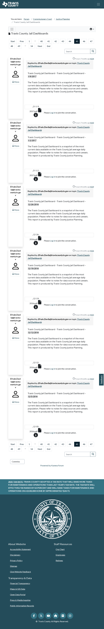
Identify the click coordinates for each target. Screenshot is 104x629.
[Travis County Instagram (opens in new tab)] (70, 616)
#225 (92, 315)
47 (91, 41)
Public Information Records (22, 605)
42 (56, 41)
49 (19, 46)
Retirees (59, 560)
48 (12, 46)
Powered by (45, 465)
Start (13, 41)
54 (32, 46)
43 (63, 41)
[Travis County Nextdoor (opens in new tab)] (56, 616)
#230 (92, 123)
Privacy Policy (16, 560)
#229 (92, 187)
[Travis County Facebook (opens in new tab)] (34, 616)
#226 (92, 251)
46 (84, 41)
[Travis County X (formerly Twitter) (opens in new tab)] (41, 616)
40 (41, 41)
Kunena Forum (57, 465)
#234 (92, 59)
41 (48, 41)
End (48, 46)
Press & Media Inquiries (20, 600)
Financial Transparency (20, 583)
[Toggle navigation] (98, 4)
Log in (52, 112)
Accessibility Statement (20, 549)
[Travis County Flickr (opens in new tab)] (63, 616)
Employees (60, 555)
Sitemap (13, 566)
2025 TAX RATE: (15, 482)
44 (70, 41)
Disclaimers (15, 555)
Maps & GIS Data (17, 589)
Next (40, 46)
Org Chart (60, 549)
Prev (22, 41)
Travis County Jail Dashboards (27, 22)
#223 (92, 379)
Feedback (101, 379)
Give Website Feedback (20, 571)
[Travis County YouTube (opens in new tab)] (48, 616)
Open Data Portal (17, 594)
